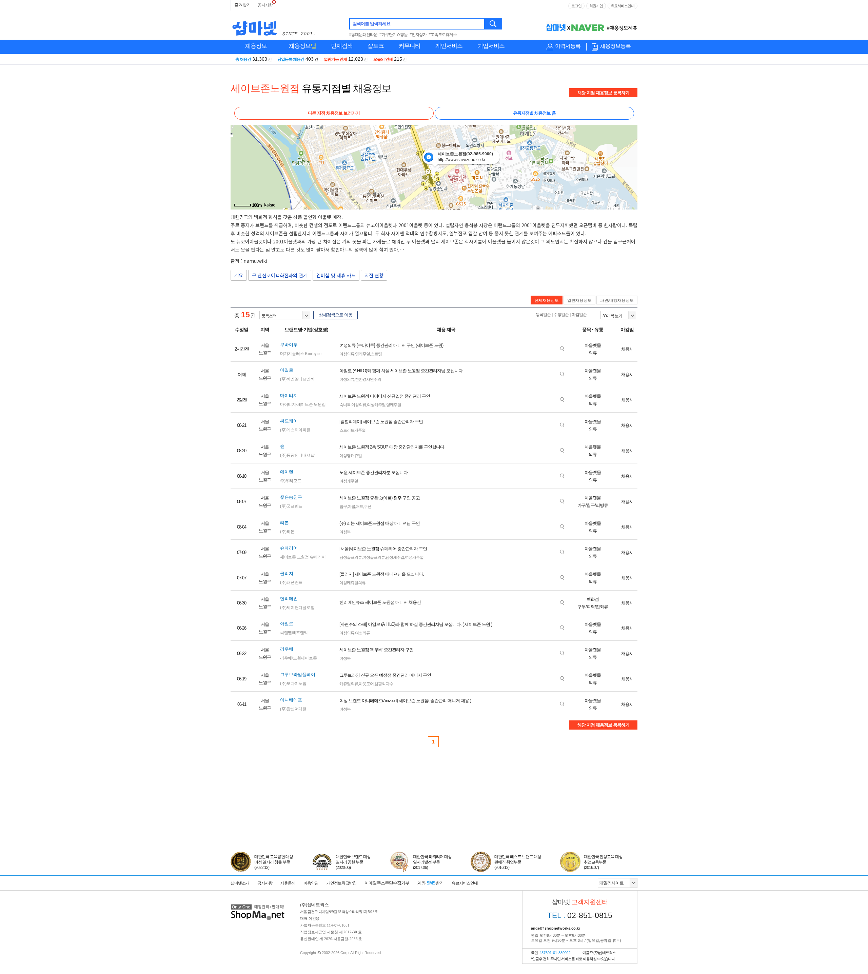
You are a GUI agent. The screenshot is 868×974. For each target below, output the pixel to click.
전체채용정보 (546, 300)
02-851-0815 (579, 915)
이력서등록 (567, 46)
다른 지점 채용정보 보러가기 (334, 113)
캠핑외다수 (383, 683)
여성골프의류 (373, 557)
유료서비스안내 (622, 6)
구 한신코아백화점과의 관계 (280, 275)
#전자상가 (418, 34)
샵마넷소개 (240, 883)
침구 (343, 506)
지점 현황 (373, 275)
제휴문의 (287, 883)
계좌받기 (430, 883)
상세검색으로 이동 (335, 314)
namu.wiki (255, 260)
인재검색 (342, 46)
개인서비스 (448, 46)
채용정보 (256, 46)
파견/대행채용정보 (617, 300)
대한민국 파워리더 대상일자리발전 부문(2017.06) (432, 862)
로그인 (576, 6)
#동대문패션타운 (363, 34)
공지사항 (265, 5)
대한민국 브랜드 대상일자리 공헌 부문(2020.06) (353, 862)
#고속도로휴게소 (443, 34)
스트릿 (376, 354)
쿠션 (367, 506)
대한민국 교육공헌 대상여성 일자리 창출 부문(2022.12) (273, 862)
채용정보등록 (615, 46)
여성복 (345, 532)
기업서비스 (491, 46)
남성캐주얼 (395, 557)
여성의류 (346, 354)
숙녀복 (345, 404)
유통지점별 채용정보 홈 (534, 113)
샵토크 (376, 46)
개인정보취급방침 (341, 883)
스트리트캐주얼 (352, 430)
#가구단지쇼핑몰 (393, 34)
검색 (493, 23)
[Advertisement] (434, 816)
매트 (359, 506)
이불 (351, 506)
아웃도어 (366, 683)
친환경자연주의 (368, 379)
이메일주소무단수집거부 (386, 883)
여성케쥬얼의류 (352, 582)
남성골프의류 (350, 557)
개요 (238, 275)
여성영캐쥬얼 (350, 455)
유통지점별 (326, 88)
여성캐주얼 (376, 404)
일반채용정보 (579, 300)
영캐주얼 (362, 354)
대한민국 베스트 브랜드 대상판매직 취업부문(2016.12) (517, 862)
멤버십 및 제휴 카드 (336, 275)
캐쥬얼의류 (348, 683)
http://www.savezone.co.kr (461, 159)
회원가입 (596, 6)
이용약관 (310, 883)
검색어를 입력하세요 (371, 23)
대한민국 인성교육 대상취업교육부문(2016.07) (603, 862)
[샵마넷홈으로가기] (258, 905)
